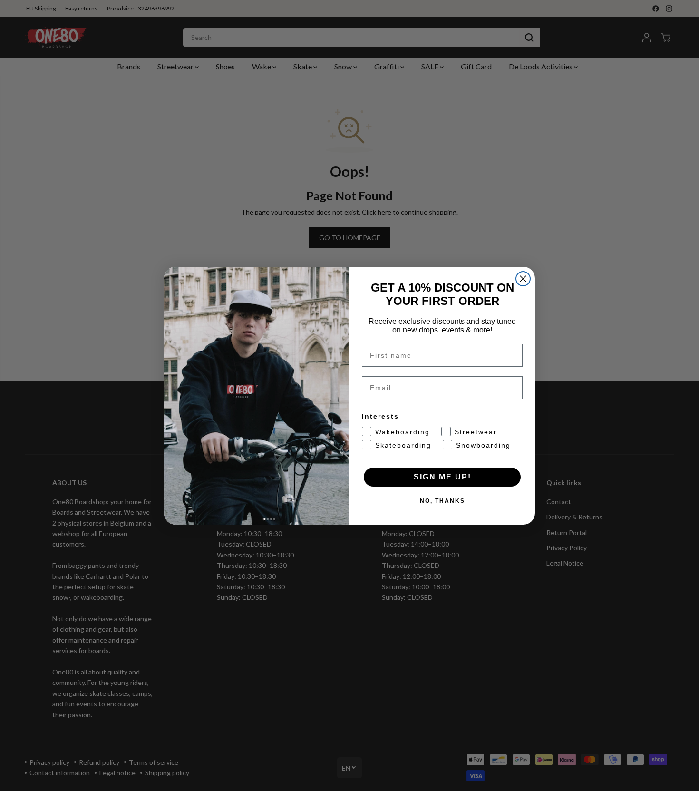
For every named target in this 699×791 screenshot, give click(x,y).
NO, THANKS (442, 501)
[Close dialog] (523, 279)
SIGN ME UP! (442, 477)
